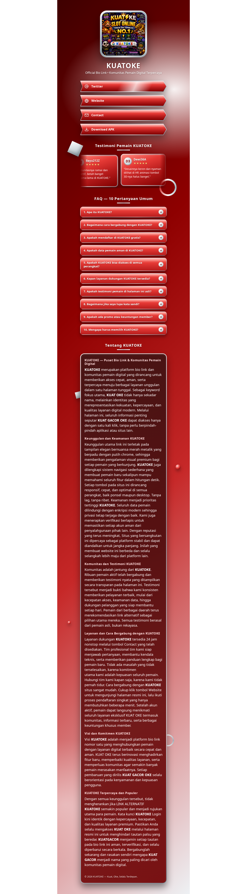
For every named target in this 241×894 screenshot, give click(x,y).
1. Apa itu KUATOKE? (123, 212)
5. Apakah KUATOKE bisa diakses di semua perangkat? (123, 264)
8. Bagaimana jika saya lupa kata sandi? (123, 304)
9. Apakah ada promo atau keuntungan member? (123, 317)
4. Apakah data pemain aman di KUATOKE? (123, 250)
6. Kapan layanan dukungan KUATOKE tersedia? (123, 278)
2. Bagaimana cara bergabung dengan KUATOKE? (123, 225)
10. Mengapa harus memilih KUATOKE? (123, 329)
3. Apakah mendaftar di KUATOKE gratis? (123, 237)
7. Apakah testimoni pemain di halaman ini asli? (123, 291)
